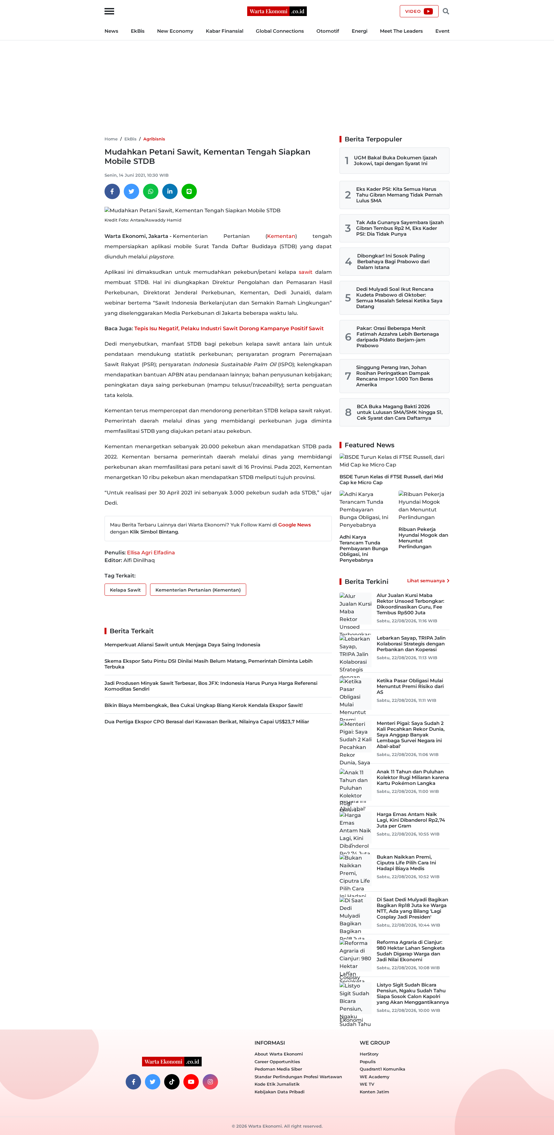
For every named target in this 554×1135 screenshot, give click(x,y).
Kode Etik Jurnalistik (277, 1084)
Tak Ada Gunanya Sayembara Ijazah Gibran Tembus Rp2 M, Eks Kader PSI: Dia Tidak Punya (400, 228)
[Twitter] (131, 191)
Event (442, 31)
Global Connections (280, 31)
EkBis (138, 31)
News (111, 31)
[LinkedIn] (170, 191)
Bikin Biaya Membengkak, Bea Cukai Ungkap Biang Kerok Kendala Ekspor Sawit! (204, 705)
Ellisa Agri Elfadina (151, 553)
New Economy (175, 31)
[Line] (189, 191)
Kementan (281, 236)
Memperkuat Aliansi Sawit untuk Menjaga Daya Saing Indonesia (182, 645)
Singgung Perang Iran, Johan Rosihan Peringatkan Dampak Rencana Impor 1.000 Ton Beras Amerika (394, 376)
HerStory (369, 1053)
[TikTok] (172, 1081)
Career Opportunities (277, 1061)
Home (111, 138)
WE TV (367, 1084)
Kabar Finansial (224, 31)
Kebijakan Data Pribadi (280, 1091)
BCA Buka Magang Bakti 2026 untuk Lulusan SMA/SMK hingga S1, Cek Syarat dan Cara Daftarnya (400, 412)
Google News (294, 525)
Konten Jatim (374, 1091)
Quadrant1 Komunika (382, 1069)
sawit (306, 272)
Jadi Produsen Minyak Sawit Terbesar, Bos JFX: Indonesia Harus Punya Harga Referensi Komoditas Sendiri (211, 686)
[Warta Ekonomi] (277, 11)
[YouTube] (191, 1081)
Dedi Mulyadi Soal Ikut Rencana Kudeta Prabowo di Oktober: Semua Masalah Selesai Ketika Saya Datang (399, 297)
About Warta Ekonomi (279, 1053)
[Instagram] (210, 1081)
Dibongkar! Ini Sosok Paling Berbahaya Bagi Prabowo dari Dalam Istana (393, 261)
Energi (359, 31)
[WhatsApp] (150, 191)
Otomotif (327, 31)
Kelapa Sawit (125, 590)
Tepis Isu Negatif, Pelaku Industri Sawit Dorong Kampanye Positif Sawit (229, 328)
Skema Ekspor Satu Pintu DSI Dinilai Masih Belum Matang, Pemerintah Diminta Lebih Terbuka (209, 664)
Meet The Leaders (401, 31)
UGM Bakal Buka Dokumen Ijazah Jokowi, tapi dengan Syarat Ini (395, 160)
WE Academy (375, 1076)
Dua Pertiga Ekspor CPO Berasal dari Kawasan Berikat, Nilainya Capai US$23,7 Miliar (207, 722)
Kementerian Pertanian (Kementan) (198, 590)
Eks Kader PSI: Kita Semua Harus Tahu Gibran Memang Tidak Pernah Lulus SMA (399, 195)
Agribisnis (154, 138)
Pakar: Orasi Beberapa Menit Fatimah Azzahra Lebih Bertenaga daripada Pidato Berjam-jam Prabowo (398, 337)
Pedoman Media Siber (278, 1069)
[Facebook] (112, 191)
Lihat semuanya (426, 581)
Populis (368, 1061)
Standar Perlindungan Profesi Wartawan (298, 1076)
